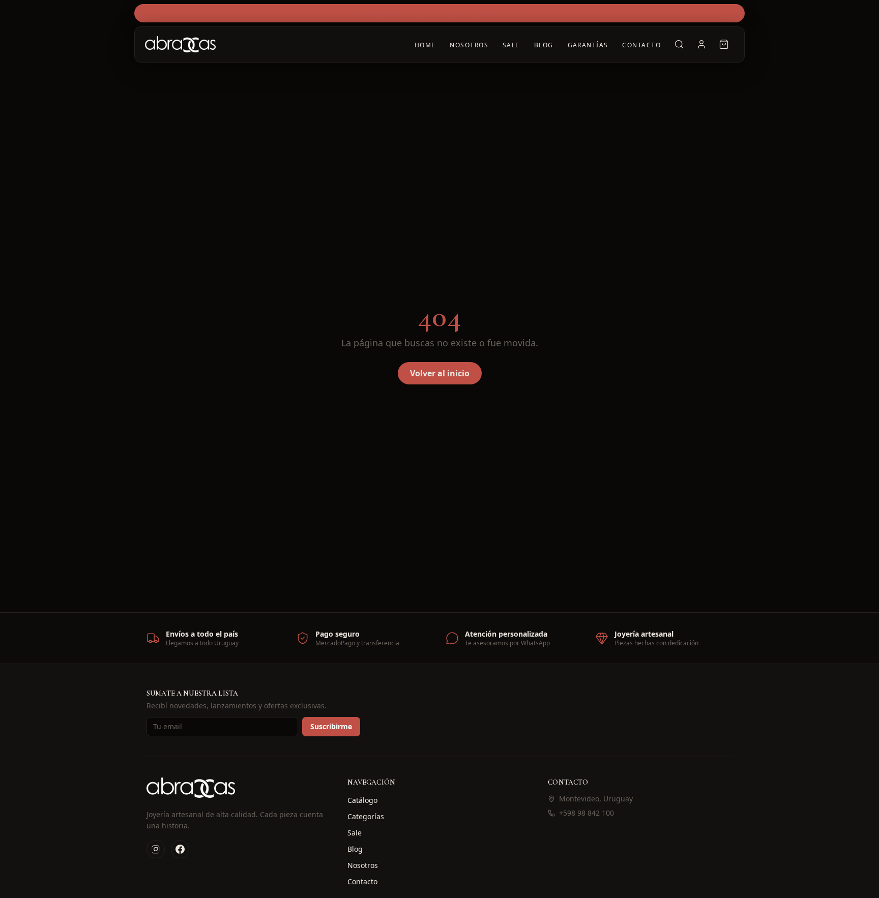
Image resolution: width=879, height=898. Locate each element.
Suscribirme (331, 726)
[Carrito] (724, 44)
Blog (543, 45)
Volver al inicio (440, 373)
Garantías (588, 45)
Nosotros (469, 45)
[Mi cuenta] (701, 44)
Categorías (365, 816)
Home (425, 45)
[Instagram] (155, 849)
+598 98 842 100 (586, 813)
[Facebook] (180, 849)
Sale (511, 45)
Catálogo (362, 800)
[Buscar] (679, 44)
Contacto (641, 45)
